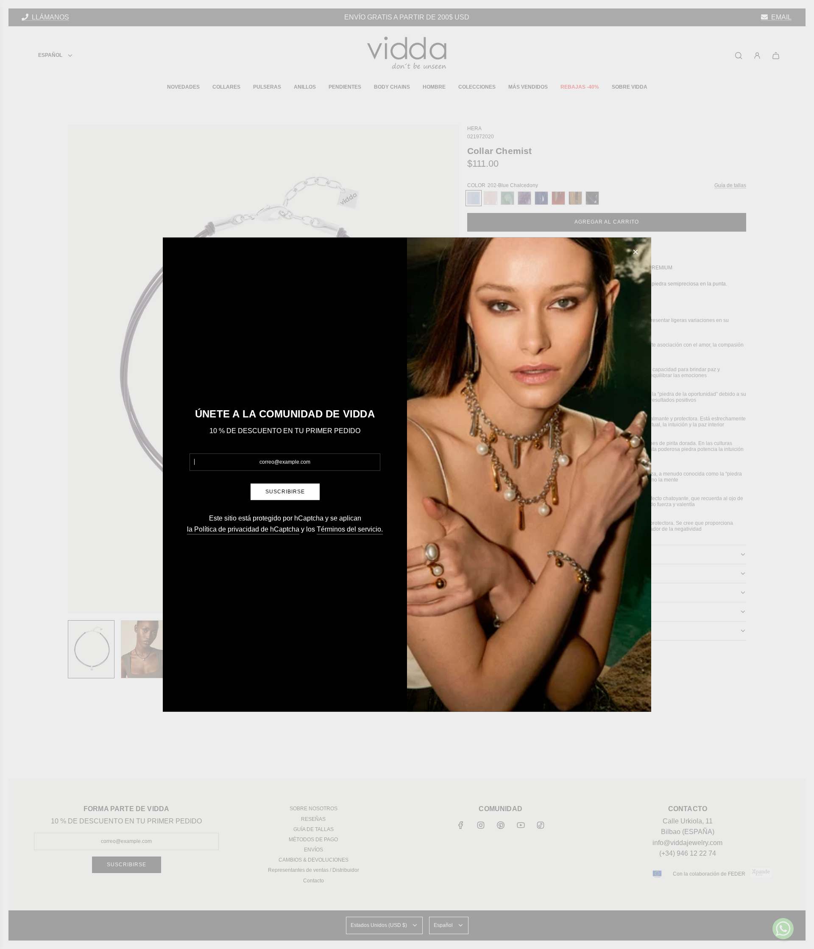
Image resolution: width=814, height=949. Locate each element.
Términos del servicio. (350, 528)
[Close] (635, 251)
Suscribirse (285, 492)
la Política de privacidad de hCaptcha (243, 528)
